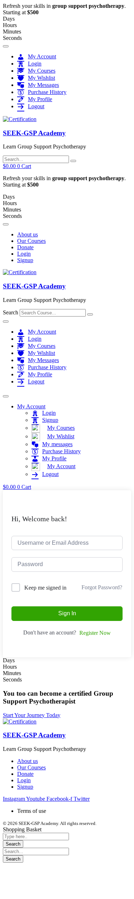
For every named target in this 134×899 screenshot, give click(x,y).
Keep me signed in (45, 588)
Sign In (67, 613)
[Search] (90, 314)
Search (10, 312)
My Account (31, 406)
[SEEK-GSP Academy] (19, 119)
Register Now (95, 633)
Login (24, 254)
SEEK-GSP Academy (34, 133)
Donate (25, 247)
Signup (25, 260)
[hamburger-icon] (6, 46)
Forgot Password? (101, 587)
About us (27, 234)
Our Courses (31, 241)
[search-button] (73, 161)
